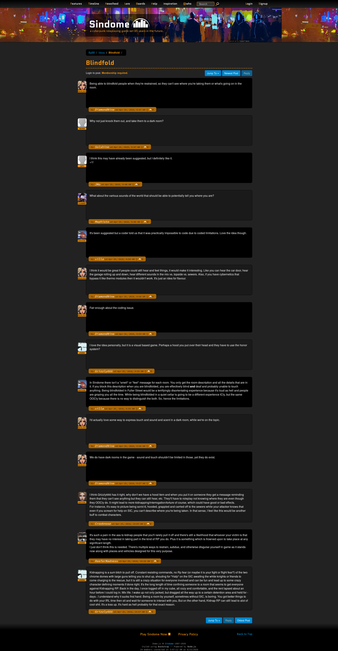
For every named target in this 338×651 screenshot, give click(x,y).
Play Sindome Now (154, 634)
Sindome (109, 24)
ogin (249, 4)
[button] (150, 109)
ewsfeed (111, 4)
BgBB (92, 52)
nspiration (170, 4)
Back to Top (244, 634)
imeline (93, 4)
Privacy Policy (188, 634)
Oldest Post (243, 620)
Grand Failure (244, 41)
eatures (76, 4)
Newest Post (231, 73)
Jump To (212, 73)
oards (140, 4)
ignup (263, 4)
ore (127, 4)
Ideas (102, 52)
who (187, 4)
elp (154, 4)
